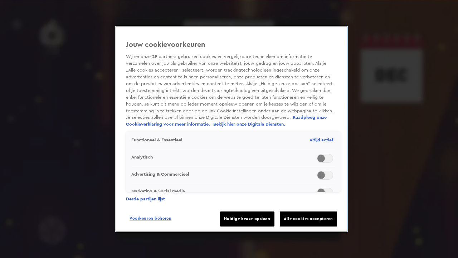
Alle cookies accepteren (308, 219)
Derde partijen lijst (145, 199)
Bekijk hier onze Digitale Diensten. (249, 124)
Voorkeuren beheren (150, 218)
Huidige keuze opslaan (247, 219)
